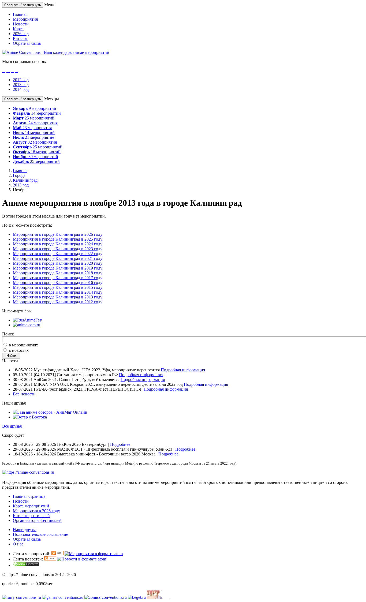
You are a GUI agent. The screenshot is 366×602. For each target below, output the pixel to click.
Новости (21, 24)
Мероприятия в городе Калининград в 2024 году (57, 244)
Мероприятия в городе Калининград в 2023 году (57, 248)
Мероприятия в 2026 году (36, 510)
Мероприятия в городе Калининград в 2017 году (57, 277)
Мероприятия (25, 19)
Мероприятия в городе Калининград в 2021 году (57, 258)
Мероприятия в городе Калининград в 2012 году (57, 302)
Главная (20, 14)
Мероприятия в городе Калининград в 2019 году (57, 268)
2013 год (21, 84)
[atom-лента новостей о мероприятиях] (81, 559)
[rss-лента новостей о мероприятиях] (50, 559)
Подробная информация (183, 370)
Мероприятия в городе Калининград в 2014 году (57, 292)
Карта (18, 29)
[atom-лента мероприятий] (94, 553)
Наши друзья (24, 529)
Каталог (20, 38)
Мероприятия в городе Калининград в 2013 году (57, 297)
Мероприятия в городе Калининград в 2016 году (57, 282)
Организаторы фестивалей (37, 520)
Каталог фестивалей (31, 515)
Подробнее (120, 444)
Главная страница (29, 496)
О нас (18, 544)
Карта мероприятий (31, 506)
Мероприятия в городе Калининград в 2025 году (57, 239)
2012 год (21, 79)
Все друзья (12, 426)
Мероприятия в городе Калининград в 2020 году (57, 263)
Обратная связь (27, 43)
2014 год (21, 89)
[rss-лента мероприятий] (57, 553)
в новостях (19, 350)
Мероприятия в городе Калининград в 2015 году (57, 287)
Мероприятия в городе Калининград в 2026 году (57, 234)
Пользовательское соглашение (40, 534)
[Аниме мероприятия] (28, 472)
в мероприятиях (23, 345)
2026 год (21, 33)
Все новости (24, 394)
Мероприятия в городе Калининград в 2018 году (57, 273)
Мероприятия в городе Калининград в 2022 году (57, 253)
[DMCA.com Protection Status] (26, 565)
